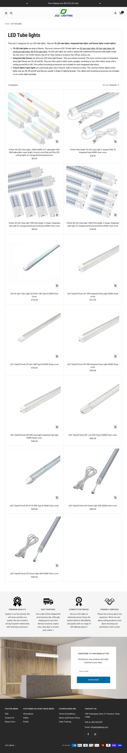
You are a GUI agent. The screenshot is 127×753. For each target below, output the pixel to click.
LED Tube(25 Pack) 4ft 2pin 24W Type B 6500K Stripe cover (34, 364)
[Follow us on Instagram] (95, 734)
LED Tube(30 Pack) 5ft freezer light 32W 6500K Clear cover (93, 506)
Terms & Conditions (67, 714)
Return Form (10, 722)
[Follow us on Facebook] (88, 734)
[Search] (11, 13)
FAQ (6, 714)
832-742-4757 (97, 722)
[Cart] (120, 13)
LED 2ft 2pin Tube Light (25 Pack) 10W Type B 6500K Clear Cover (34, 295)
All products (28, 714)
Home (7, 24)
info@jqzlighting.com (99, 727)
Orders (26, 718)
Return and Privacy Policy (69, 718)
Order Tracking (65, 722)
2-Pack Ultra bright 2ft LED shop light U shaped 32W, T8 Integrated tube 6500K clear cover (93, 151)
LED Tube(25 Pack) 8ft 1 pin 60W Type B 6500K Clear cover (93, 435)
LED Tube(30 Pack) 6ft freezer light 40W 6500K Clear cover (34, 573)
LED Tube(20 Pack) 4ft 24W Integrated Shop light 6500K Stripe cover (92, 365)
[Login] (115, 13)
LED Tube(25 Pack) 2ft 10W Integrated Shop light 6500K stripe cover (92, 295)
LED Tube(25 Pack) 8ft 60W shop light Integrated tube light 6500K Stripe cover (34, 436)
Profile (26, 722)
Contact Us (9, 718)
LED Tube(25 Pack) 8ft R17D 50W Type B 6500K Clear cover (34, 506)
